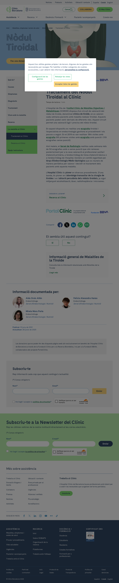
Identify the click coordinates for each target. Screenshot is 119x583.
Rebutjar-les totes (62, 77)
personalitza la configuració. (77, 70)
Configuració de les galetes (40, 78)
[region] (60, 74)
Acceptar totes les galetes (66, 84)
